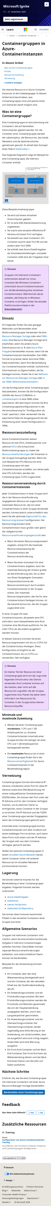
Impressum (32, 1198)
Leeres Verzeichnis (17, 904)
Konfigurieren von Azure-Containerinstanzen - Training (24, 1141)
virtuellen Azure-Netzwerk (22, 854)
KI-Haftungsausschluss (12, 1186)
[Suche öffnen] (35, 29)
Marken (5, 1202)
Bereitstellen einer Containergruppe (23, 1092)
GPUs (14, 446)
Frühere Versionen (35, 1186)
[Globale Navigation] (2, 29)
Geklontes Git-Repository (20, 908)
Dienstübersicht (13, 309)
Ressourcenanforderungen (16, 454)
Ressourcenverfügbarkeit (20, 761)
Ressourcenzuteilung (14, 75)
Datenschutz (29, 1190)
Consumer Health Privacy (13, 1194)
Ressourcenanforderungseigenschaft (21, 535)
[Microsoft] (25, 29)
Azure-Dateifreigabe (17, 896)
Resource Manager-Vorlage (16, 336)
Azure (12, 35)
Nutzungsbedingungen (13, 1198)
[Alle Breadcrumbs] (4, 35)
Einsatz (7, 71)
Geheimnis (12, 900)
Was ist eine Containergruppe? (18, 67)
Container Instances (27, 35)
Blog (4, 1190)
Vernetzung (9, 78)
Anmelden (44, 29)
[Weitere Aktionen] (46, 35)
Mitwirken (16, 1190)
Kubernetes (22, 148)
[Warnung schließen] (46, 4)
